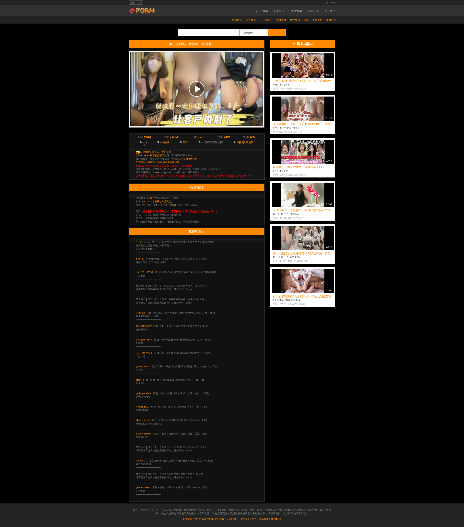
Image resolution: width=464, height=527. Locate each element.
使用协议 (276, 518)
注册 (325, 2)
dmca (244, 518)
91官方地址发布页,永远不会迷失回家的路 (157, 162)
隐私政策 (264, 518)
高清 (306, 20)
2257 (253, 518)
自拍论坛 (279, 11)
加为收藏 (164, 142)
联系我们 (232, 518)
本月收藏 (281, 20)
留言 (185, 142)
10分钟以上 (265, 20)
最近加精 (295, 20)
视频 (265, 11)
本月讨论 (331, 20)
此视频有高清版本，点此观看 (155, 152)
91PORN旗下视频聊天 (152, 155)
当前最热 (237, 20)
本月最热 (251, 20)
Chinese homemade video (198, 518)
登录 (332, 2)
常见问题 (219, 518)
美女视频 (297, 11)
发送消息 (166, 201)
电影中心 (314, 11)
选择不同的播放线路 (186, 158)
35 (175, 204)
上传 (254, 11)
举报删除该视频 (245, 142)
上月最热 (317, 20)
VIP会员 (330, 11)
